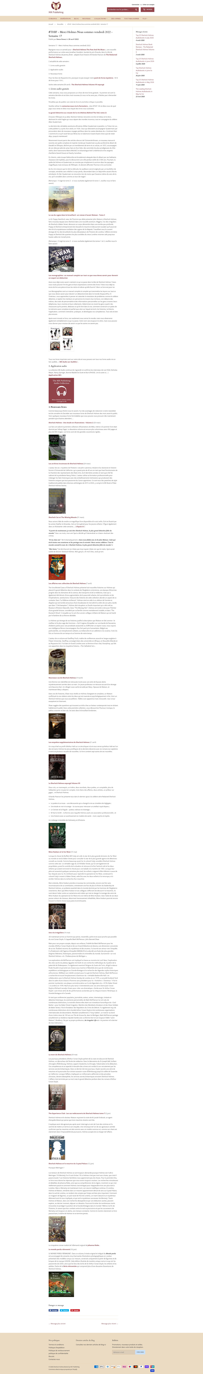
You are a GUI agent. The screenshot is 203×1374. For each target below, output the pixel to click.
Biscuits (51, 1356)
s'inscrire (140, 1352)
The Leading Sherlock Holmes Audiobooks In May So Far (144, 91)
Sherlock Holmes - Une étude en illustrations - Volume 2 (71, 423)
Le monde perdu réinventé (59, 1249)
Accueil (51, 24)
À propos (53, 19)
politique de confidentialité (58, 1353)
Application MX (55, 375)
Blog (76, 19)
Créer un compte (148, 5)
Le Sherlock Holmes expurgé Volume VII (64, 783)
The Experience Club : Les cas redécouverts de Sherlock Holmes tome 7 (77, 1113)
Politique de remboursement (59, 1350)
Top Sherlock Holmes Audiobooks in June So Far (144, 70)
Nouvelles (60, 24)
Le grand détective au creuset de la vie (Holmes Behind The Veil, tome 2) (78, 113)
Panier (149, 9)
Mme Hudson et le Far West (60, 852)
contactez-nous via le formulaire (75, 106)
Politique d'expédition (56, 1347)
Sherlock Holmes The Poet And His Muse (89, 50)
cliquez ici (80, 526)
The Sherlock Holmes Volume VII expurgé (87, 84)
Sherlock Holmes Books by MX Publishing (66, 1367)
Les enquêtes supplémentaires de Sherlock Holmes (69, 742)
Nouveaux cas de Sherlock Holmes (62, 678)
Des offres (116, 19)
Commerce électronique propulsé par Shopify (63, 1369)
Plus (144, 19)
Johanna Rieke (93, 1245)
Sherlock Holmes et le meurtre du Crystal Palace (68, 1163)
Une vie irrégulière (56, 932)
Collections (100, 19)
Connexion (135, 5)
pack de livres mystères (103, 78)
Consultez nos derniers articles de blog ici (91, 1344)
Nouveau (86, 19)
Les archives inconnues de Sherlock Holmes (66, 464)
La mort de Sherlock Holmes (60, 1055)
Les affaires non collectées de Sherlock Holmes (67, 583)
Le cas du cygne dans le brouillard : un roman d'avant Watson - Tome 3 (77, 215)
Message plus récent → (109, 1324)
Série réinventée (70, 1266)
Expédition (65, 19)
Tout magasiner (131, 19)
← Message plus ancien (57, 1324)
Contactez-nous (54, 1359)
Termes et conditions (56, 1344)
